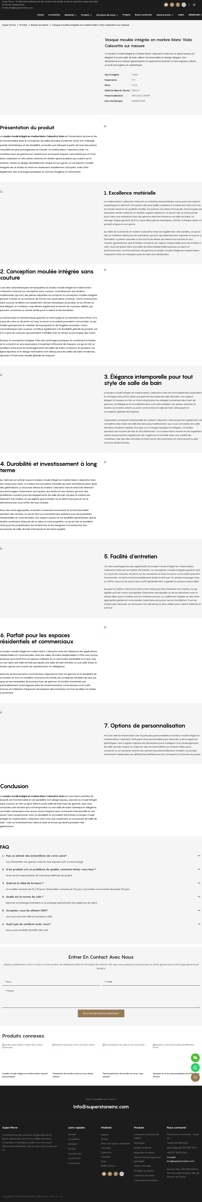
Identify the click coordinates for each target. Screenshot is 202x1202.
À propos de (74, 1153)
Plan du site (56, 1196)
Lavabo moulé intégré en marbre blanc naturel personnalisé (25, 1075)
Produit (23, 24)
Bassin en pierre (39, 24)
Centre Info (74, 1158)
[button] (201, 14)
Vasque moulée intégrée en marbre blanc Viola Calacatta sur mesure (90, 24)
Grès (103, 1161)
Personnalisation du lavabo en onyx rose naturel (123, 1075)
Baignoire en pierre (144, 1152)
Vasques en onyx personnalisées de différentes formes (176, 1075)
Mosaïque (139, 1142)
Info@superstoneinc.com (101, 1107)
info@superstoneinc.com (180, 1161)
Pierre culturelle (142, 1165)
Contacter (74, 1163)
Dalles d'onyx (108, 1165)
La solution (74, 1139)
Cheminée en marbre (146, 1180)
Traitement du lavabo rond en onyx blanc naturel (72, 1075)
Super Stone (9, 24)
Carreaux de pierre (144, 1175)
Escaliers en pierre (144, 1170)
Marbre (105, 1134)
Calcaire (105, 1156)
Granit (104, 1139)
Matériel (72, 1144)
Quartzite (106, 1152)
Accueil (72, 1134)
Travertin (106, 1148)
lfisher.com (42, 1196)
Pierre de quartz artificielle (115, 1143)
